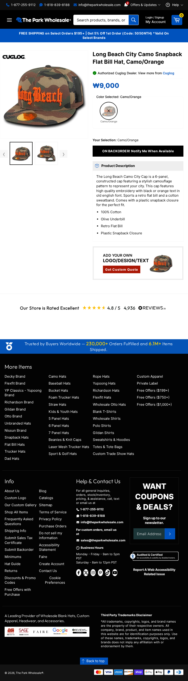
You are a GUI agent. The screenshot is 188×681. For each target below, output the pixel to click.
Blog (42, 491)
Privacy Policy (50, 519)
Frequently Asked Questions (19, 521)
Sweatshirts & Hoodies (111, 439)
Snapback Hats (17, 437)
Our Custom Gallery (20, 505)
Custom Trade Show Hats (113, 453)
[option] (21, 154)
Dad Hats (12, 458)
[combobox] (106, 20)
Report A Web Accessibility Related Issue (154, 572)
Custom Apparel (150, 376)
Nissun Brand (15, 430)
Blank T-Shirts (104, 411)
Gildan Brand (15, 409)
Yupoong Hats (104, 383)
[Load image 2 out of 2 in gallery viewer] (46, 153)
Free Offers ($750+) (153, 397)
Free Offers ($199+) (153, 390)
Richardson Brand (19, 402)
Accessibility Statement (49, 547)
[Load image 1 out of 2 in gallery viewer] (21, 153)
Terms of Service (53, 512)
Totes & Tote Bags (107, 447)
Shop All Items (16, 512)
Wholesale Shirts (107, 418)
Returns (11, 571)
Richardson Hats (106, 390)
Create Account (51, 564)
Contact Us (48, 571)
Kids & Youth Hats (63, 411)
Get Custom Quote (121, 269)
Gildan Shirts (103, 433)
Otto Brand (13, 416)
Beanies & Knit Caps (65, 439)
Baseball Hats (60, 383)
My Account (156, 20)
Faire (43, 557)
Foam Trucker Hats (64, 397)
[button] (44, 94)
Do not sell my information (50, 535)
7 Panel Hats (59, 433)
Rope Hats (101, 376)
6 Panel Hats (59, 425)
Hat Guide (13, 564)
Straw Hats (57, 404)
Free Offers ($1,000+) (154, 404)
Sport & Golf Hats (63, 453)
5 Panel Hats (59, 418)
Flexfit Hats (102, 397)
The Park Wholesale (28, 673)
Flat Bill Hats (15, 444)
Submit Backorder (19, 549)
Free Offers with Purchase (18, 592)
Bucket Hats (58, 390)
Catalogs (46, 498)
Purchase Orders (52, 526)
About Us (12, 491)
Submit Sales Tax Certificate (19, 540)
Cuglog (168, 73)
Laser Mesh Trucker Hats (69, 447)
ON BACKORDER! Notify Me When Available (138, 151)
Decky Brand (15, 376)
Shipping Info (15, 531)
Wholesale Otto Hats (109, 404)
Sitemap (45, 505)
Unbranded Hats (18, 423)
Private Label (147, 383)
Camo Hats (57, 376)
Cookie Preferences (55, 580)
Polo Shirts (102, 425)
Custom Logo (15, 498)
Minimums (13, 557)
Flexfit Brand (15, 383)
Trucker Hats (15, 451)
